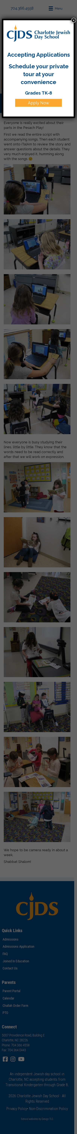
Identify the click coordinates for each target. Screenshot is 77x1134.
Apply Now (38, 102)
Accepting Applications (38, 54)
